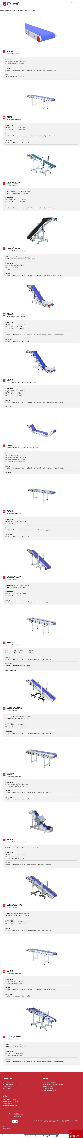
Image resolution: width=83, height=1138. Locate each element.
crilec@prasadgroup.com (10, 1105)
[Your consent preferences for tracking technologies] (2, 1135)
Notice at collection (31, 1136)
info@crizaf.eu (7, 1088)
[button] (80, 5)
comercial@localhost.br (49, 1090)
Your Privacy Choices (46, 1136)
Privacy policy (6, 1126)
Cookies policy (6, 1128)
